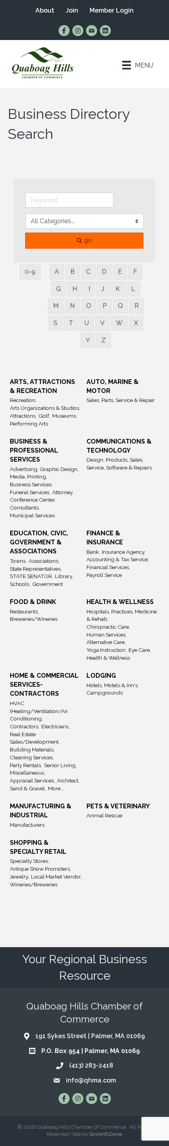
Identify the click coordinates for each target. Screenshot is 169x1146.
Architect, (68, 780)
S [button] (55, 323)
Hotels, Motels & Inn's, (112, 685)
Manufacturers (27, 825)
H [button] (74, 289)
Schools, (20, 584)
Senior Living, (60, 765)
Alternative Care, (106, 642)
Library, (64, 576)
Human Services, (106, 634)
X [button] (136, 323)
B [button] (72, 271)
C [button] (88, 271)
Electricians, (55, 726)
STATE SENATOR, (31, 576)
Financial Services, (108, 567)
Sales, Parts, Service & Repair (120, 400)
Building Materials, (32, 749)
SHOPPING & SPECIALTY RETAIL (38, 847)
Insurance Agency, (123, 552)
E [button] (120, 271)
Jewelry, (19, 876)
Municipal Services (32, 515)
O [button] (88, 305)
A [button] (57, 271)
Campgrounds (104, 692)
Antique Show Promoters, (40, 869)
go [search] (88, 240)
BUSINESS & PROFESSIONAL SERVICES (34, 450)
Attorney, (62, 492)
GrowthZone (105, 1134)
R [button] (136, 305)
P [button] (105, 305)
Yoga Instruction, (106, 650)
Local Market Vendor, (56, 876)
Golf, (44, 416)
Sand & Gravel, (28, 788)
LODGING (101, 675)
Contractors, (24, 726)
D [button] (104, 271)
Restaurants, (24, 611)
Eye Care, (140, 650)
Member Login (112, 10)
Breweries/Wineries (33, 619)
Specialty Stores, (29, 861)
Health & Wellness (108, 658)
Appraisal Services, (32, 780)
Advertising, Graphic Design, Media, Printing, (44, 473)
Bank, (93, 552)
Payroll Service (104, 575)
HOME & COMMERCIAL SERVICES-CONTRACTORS (44, 684)
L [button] (133, 289)
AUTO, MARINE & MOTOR (112, 386)
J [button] (102, 289)
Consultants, (25, 507)
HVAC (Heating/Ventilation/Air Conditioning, (39, 711)
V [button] (102, 323)
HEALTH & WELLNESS (120, 602)
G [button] (58, 289)
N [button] (72, 305)
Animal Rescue (104, 815)
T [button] (71, 323)
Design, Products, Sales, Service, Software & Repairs (119, 464)
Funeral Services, (30, 492)
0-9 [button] (30, 271)
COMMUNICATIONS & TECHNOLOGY (119, 446)
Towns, (18, 561)
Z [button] (103, 340)
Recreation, (23, 400)
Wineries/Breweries (33, 884)
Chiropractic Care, (108, 627)
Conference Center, (33, 500)
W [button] (119, 323)
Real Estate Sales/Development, (35, 738)
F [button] (135, 271)
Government (47, 584)
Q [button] (120, 305)
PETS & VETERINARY (118, 806)
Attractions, (23, 416)
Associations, (44, 561)
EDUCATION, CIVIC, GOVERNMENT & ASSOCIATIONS (39, 542)
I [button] (89, 289)
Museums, (64, 416)
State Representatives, (36, 569)
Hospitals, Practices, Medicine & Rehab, (121, 615)
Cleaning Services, (32, 757)
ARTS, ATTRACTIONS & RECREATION (42, 386)
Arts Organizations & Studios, (45, 408)
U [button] (86, 323)
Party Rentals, (26, 765)
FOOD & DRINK (33, 602)
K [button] (118, 289)
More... (56, 788)
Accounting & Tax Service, (117, 559)
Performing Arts (29, 423)
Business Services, (31, 484)
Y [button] (88, 340)
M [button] (56, 305)
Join (72, 10)
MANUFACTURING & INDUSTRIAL (41, 810)
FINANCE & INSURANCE (104, 537)
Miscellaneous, (27, 772)
